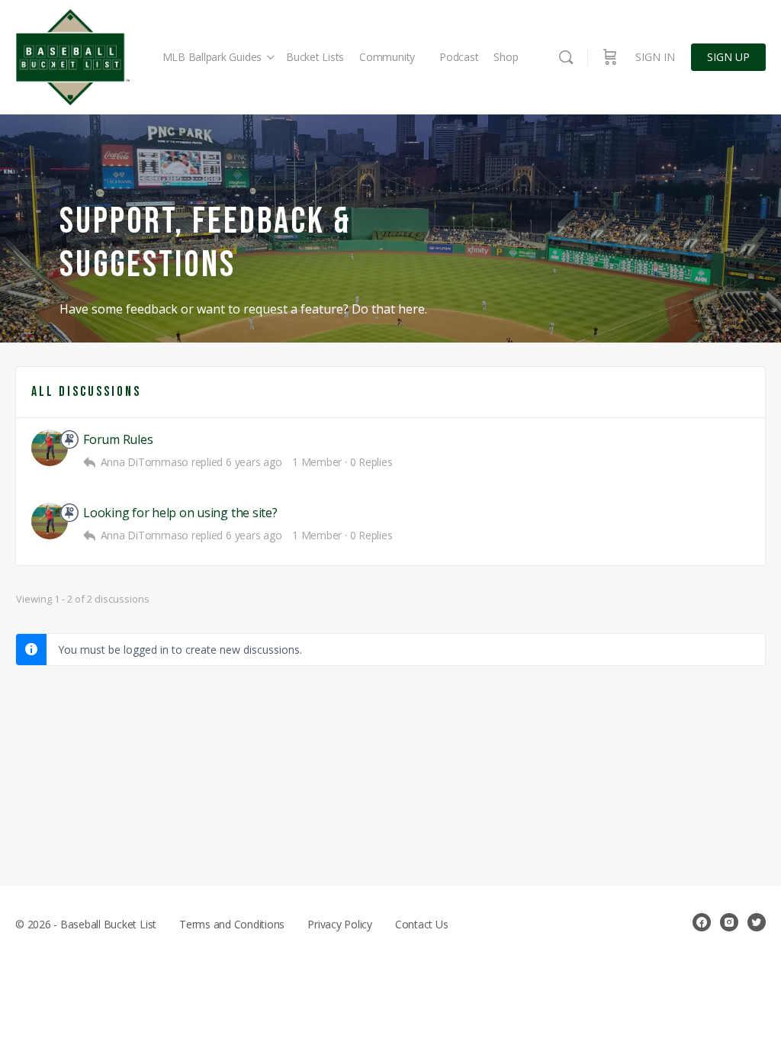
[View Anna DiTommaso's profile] (49, 447)
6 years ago (253, 462)
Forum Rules (118, 440)
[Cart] (610, 57)
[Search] (566, 57)
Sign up (728, 57)
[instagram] (729, 922)
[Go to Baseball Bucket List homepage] (72, 58)
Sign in (655, 57)
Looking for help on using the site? (180, 513)
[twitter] (756, 922)
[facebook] (702, 922)
